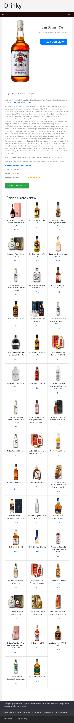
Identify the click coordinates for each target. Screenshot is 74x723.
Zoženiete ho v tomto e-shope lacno (18, 165)
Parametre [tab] (21, 94)
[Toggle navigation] (69, 14)
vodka (37, 712)
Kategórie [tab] (31, 94)
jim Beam (55, 32)
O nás (29, 719)
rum (29, 712)
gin (33, 712)
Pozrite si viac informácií (22, 102)
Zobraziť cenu (55, 41)
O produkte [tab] (10, 94)
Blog (18, 719)
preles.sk (12, 719)
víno (41, 712)
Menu (4, 14)
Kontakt (23, 719)
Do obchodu (18, 185)
